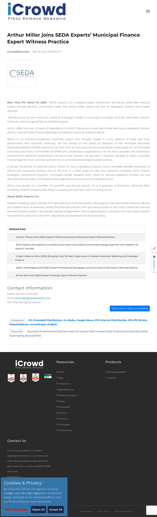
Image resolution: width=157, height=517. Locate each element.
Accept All (55, 509)
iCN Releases (64, 424)
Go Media (69, 320)
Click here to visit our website (130, 308)
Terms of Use (103, 511)
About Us (62, 413)
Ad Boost (111, 378)
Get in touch (14, 476)
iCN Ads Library (65, 430)
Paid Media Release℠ (116, 372)
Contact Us (63, 418)
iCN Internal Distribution (111, 320)
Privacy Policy (86, 511)
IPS (130, 320)
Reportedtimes (19, 324)
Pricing (61, 401)
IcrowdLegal (38, 324)
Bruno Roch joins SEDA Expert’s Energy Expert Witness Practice (51, 275)
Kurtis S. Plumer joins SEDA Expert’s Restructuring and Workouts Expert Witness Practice (65, 237)
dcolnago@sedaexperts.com (32, 298)
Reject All (38, 509)
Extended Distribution (47, 320)
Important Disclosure (124, 511)
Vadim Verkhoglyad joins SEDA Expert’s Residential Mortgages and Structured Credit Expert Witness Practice (77, 267)
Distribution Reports (67, 395)
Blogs (60, 378)
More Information (16, 509)
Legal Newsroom (66, 389)
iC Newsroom (64, 384)
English (52, 324)
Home (61, 372)
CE (30, 320)
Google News (85, 320)
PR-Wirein (140, 320)
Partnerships (64, 407)
